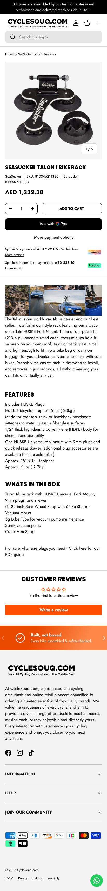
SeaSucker (13, 176)
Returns (37, 878)
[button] (87, 23)
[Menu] (98, 23)
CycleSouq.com (27, 870)
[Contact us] (96, 880)
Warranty (53, 878)
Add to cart (71, 208)
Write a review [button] (53, 610)
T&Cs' (9, 878)
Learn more (13, 268)
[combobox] (53, 37)
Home (9, 54)
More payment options (53, 237)
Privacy (23, 878)
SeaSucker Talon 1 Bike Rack (37, 54)
